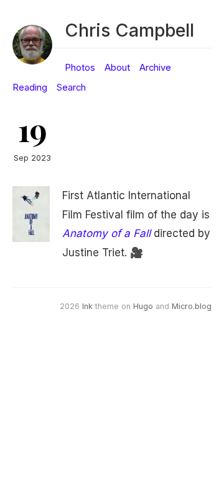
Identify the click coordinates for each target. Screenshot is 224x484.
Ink (87, 306)
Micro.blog (192, 306)
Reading (29, 87)
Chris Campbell (129, 30)
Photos (80, 67)
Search (71, 87)
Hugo (143, 306)
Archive (155, 67)
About (117, 67)
